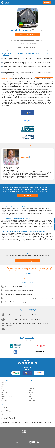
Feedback (3, 396)
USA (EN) (30, 384)
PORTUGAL (31, 398)
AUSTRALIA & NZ (32, 390)
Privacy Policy (4, 402)
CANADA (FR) (37, 386)
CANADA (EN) (31, 386)
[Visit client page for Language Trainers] (21, 444)
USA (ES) (34, 384)
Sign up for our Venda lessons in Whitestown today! (17, 187)
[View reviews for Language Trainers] (34, 444)
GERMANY (31, 394)
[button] (24, 280)
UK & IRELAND (31, 388)
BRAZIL (30, 392)
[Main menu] (53, 2)
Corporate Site (4, 394)
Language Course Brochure (7, 398)
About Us (3, 386)
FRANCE (30, 400)
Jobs (2, 388)
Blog (2, 390)
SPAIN (30, 396)
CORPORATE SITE (32, 402)
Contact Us (3, 384)
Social (2, 392)
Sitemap (3, 400)
